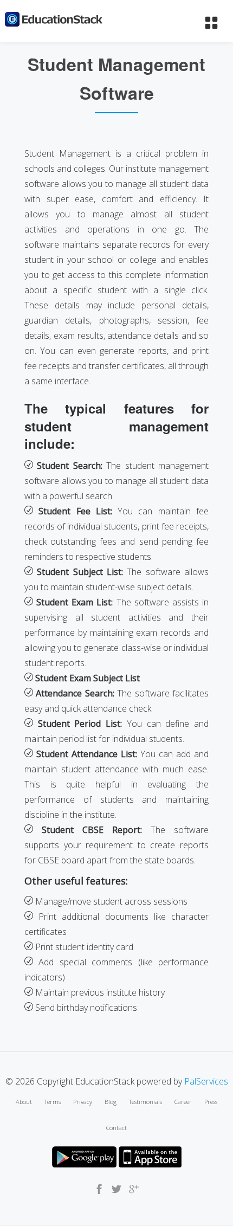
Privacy (82, 1102)
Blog (110, 1102)
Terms (52, 1102)
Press (210, 1102)
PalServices (206, 1081)
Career (183, 1102)
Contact (116, 1128)
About (24, 1102)
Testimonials (145, 1102)
